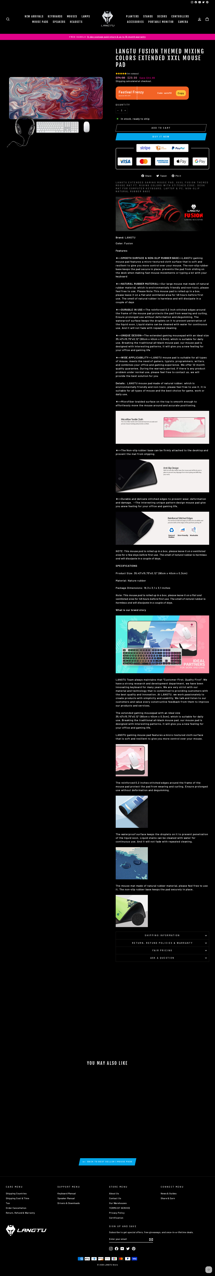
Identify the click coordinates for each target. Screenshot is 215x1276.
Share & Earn (168, 1198)
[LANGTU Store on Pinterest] (133, 1248)
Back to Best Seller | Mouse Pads (110, 1162)
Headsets (76, 21)
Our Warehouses (118, 1203)
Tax (8, 1203)
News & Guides (169, 1193)
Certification (116, 1217)
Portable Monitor (161, 21)
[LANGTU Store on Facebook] (116, 1248)
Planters (132, 16)
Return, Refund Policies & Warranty (162, 943)
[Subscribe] (151, 1239)
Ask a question (162, 958)
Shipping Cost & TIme (17, 1198)
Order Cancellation (16, 1208)
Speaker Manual (66, 1198)
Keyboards (55, 16)
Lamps (86, 16)
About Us (114, 1193)
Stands (148, 16)
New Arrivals (34, 16)
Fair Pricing (162, 950)
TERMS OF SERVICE (119, 1208)
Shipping (120, 81)
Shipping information (162, 935)
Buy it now (161, 136)
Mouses (72, 16)
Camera (183, 21)
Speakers (59, 21)
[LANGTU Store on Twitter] (128, 1248)
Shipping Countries (16, 1193)
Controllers (180, 16)
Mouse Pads (40, 21)
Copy (181, 93)
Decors (162, 16)
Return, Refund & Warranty (20, 1212)
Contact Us (115, 1198)
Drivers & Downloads (68, 1203)
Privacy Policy (117, 1212)
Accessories (135, 21)
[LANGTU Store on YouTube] (122, 1248)
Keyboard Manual (66, 1193)
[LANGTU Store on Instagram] (111, 1248)
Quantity (123, 104)
